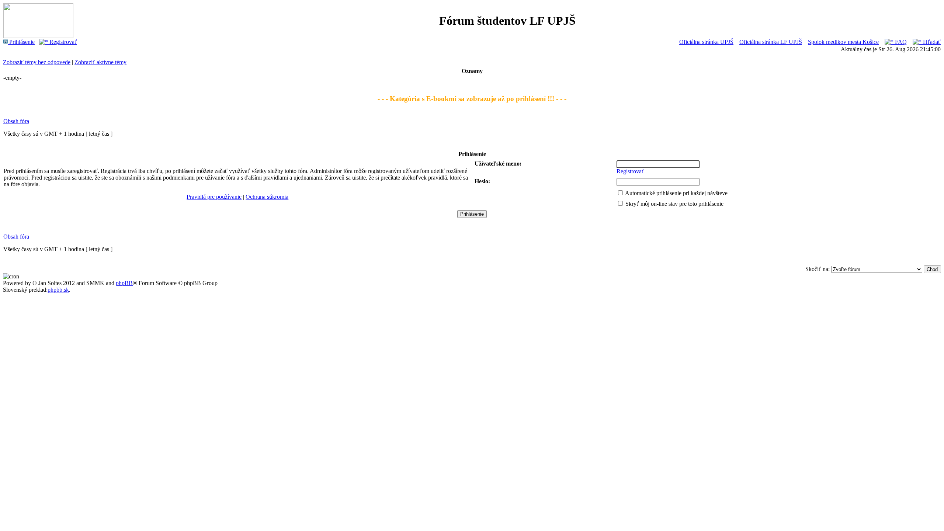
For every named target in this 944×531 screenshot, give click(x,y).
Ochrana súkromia (267, 197)
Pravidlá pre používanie (214, 197)
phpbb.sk (58, 290)
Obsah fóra (16, 121)
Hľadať (931, 42)
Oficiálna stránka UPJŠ (706, 42)
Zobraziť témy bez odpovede (36, 62)
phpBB (124, 283)
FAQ (900, 42)
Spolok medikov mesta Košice (843, 42)
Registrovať (62, 42)
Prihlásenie (21, 42)
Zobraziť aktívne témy (100, 62)
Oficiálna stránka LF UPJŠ (770, 42)
